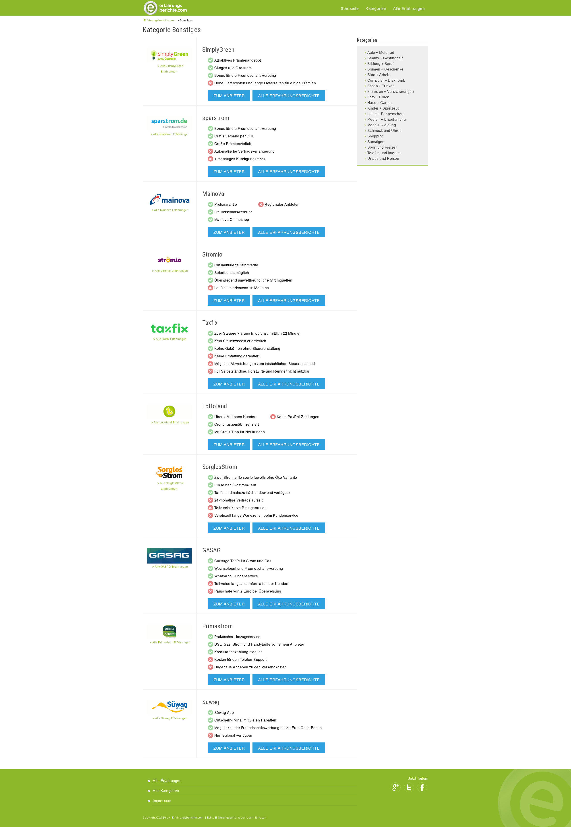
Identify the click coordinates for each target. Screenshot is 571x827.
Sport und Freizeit (382, 147)
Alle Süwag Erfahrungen (171, 718)
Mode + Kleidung (381, 125)
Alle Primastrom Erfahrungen (170, 642)
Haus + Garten (379, 103)
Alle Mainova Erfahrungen (171, 210)
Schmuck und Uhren (384, 131)
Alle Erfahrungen (409, 8)
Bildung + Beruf (380, 64)
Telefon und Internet (384, 153)
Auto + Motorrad (380, 52)
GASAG (211, 550)
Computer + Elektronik (386, 80)
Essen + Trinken (381, 86)
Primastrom (217, 626)
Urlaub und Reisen (383, 158)
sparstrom (215, 118)
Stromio (212, 254)
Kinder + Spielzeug (383, 108)
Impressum (162, 801)
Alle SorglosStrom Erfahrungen (171, 485)
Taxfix (209, 322)
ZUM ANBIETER (229, 95)
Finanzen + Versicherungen (390, 91)
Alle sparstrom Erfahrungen (171, 134)
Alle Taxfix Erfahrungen (171, 339)
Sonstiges (375, 142)
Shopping (375, 136)
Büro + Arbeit (378, 75)
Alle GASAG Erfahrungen (171, 566)
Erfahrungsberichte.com (187, 817)
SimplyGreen (218, 49)
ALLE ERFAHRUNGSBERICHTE (289, 95)
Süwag (210, 702)
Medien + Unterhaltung (386, 119)
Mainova (213, 193)
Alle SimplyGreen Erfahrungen (171, 68)
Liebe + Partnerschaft (385, 114)
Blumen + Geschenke (385, 69)
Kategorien (376, 8)
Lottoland (214, 406)
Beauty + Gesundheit (385, 58)
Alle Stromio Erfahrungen (171, 270)
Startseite (350, 8)
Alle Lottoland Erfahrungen (171, 422)
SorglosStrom (219, 466)
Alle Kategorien (166, 791)
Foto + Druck (378, 97)
